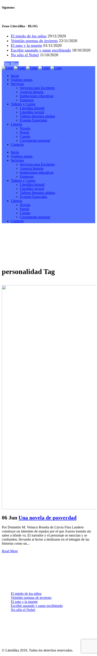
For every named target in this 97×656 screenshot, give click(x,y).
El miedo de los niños (28, 36)
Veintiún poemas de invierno (34, 40)
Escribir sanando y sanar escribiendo (41, 50)
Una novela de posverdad (47, 518)
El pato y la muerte (26, 45)
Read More (10, 551)
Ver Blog (11, 63)
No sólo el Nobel (25, 55)
